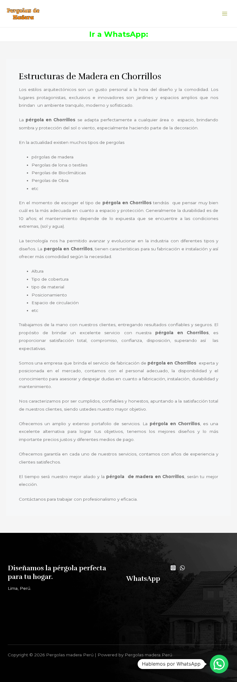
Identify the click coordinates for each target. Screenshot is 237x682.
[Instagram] (173, 568)
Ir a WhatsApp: (118, 34)
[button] (219, 664)
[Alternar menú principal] (224, 13)
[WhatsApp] (182, 568)
